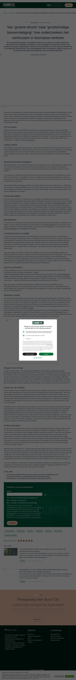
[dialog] (38, 340)
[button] (38, 339)
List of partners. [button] (49, 344)
